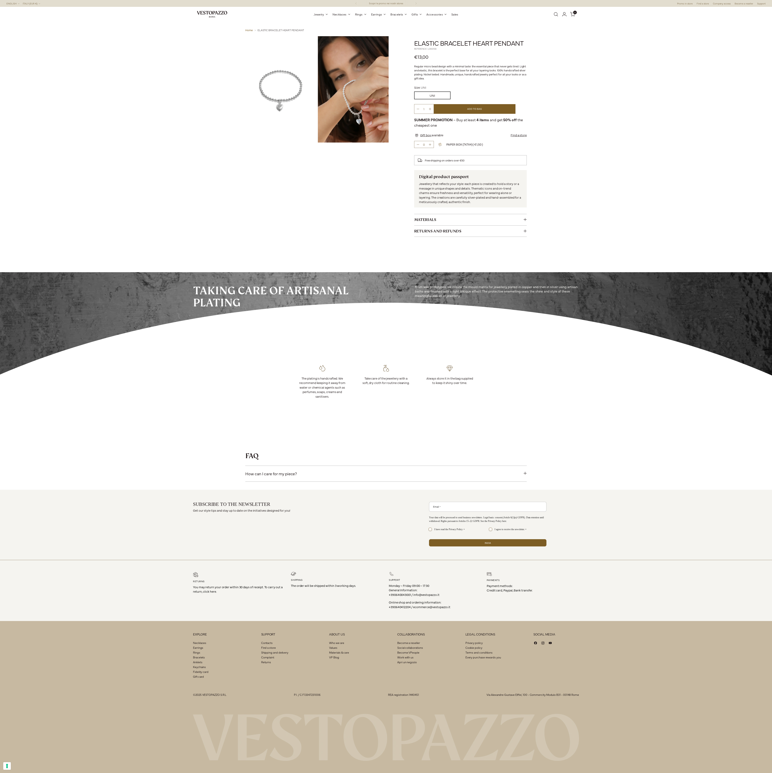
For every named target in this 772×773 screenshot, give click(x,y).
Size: (420, 87)
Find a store (519, 135)
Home (249, 30)
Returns (266, 662)
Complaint (267, 657)
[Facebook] (535, 644)
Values (333, 648)
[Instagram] (543, 644)
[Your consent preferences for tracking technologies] (7, 766)
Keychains (199, 667)
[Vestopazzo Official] (212, 14)
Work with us (405, 657)
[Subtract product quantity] (418, 109)
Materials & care (339, 652)
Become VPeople (408, 652)
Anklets (197, 662)
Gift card (198, 676)
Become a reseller (408, 643)
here (504, 521)
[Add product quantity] (430, 109)
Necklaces (199, 643)
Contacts (267, 643)
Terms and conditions (479, 652)
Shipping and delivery (274, 652)
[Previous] (356, 3)
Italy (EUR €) (30, 3)
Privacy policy (474, 643)
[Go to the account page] (564, 14)
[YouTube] (550, 644)
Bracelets (199, 657)
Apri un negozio (407, 662)
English (11, 3)
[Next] (416, 3)
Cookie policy (473, 648)
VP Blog (334, 657)
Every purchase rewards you (483, 657)
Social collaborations (410, 648)
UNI (432, 95)
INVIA (488, 542)
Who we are (336, 643)
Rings (196, 652)
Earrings (198, 648)
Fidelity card (200, 672)
